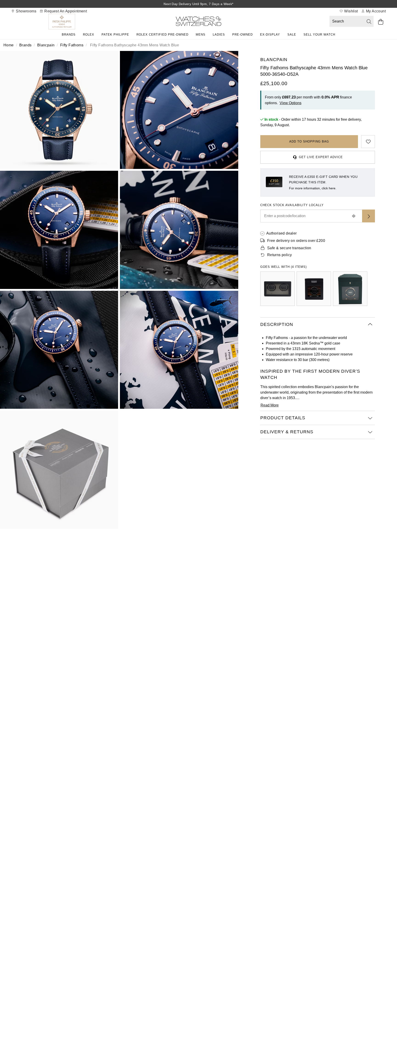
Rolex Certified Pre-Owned (162, 34)
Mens (200, 34)
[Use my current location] (353, 216)
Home (8, 45)
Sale (291, 34)
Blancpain (46, 45)
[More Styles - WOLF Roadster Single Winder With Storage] (314, 288)
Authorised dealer (281, 233)
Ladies (219, 34)
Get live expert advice (321, 157)
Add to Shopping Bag (309, 141)
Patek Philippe (115, 34)
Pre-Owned (242, 34)
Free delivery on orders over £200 (296, 241)
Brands (69, 34)
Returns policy (279, 255)
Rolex (88, 34)
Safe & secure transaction (289, 248)
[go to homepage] (198, 22)
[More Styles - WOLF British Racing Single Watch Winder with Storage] (350, 288)
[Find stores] (368, 216)
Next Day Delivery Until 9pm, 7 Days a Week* (198, 4)
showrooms (25, 11)
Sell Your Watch (319, 34)
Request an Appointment (65, 11)
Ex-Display (270, 34)
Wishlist (350, 11)
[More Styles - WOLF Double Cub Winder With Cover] (277, 288)
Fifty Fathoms (71, 45)
